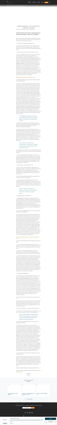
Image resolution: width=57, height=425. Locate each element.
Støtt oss (46, 2)
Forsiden (8, 5)
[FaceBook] (25, 413)
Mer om (28, 399)
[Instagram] (32, 413)
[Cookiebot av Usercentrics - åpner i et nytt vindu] (5, 423)
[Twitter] (27, 413)
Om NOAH (29, 2)
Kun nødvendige (50, 421)
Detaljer (11, 423)
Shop (42, 2)
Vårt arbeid (34, 2)
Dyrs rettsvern (11, 5)
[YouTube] (30, 413)
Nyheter (38, 2)
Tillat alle (50, 418)
